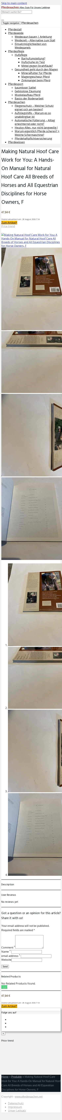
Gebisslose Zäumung (28, 91)
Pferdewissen (16, 142)
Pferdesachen (29, 23)
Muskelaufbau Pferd (27, 95)
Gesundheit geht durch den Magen (36, 69)
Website (6, 960)
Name (6, 951)
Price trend (8, 226)
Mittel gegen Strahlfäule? (37, 66)
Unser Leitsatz (17, 1110)
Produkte (16, 1076)
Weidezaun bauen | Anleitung (33, 37)
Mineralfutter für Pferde (36, 73)
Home (4, 1076)
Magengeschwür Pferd (35, 77)
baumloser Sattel (25, 87)
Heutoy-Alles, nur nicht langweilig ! (36, 127)
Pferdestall (14, 29)
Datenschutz (16, 1103)
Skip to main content (14, 3)
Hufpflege (21, 55)
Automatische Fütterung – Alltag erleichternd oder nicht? (35, 122)
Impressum (15, 1107)
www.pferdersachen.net (28, 1096)
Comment (8, 947)
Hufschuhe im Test (33, 62)
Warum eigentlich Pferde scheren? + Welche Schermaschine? (37, 133)
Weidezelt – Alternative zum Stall (35, 40)
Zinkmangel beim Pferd (35, 80)
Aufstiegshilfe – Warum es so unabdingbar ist (33, 114)
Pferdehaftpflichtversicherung (33, 138)
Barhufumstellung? (33, 58)
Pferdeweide (15, 33)
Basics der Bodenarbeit (29, 98)
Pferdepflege (16, 51)
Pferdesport (15, 84)
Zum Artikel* (9, 222)
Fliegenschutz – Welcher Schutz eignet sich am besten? (34, 107)
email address (10, 956)
